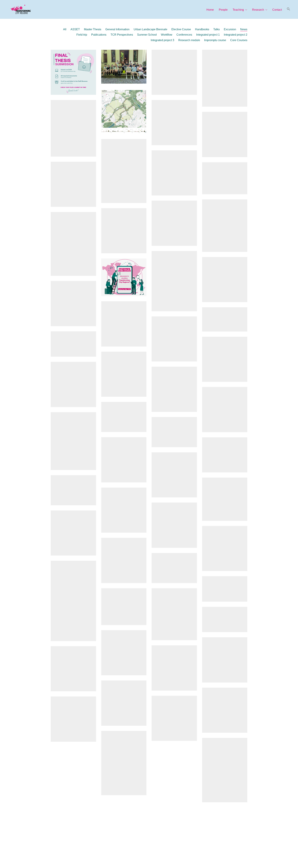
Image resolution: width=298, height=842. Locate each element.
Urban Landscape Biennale (150, 29)
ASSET (75, 29)
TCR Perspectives (122, 34)
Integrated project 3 (162, 40)
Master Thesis (92, 29)
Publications (98, 34)
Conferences (184, 34)
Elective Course (181, 29)
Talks (216, 29)
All (64, 29)
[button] (288, 9)
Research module (189, 40)
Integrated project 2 (235, 34)
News (243, 29)
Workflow (166, 34)
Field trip (81, 34)
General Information (117, 29)
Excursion (230, 29)
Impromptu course (215, 40)
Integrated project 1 (208, 34)
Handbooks (202, 29)
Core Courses (238, 40)
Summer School (147, 34)
